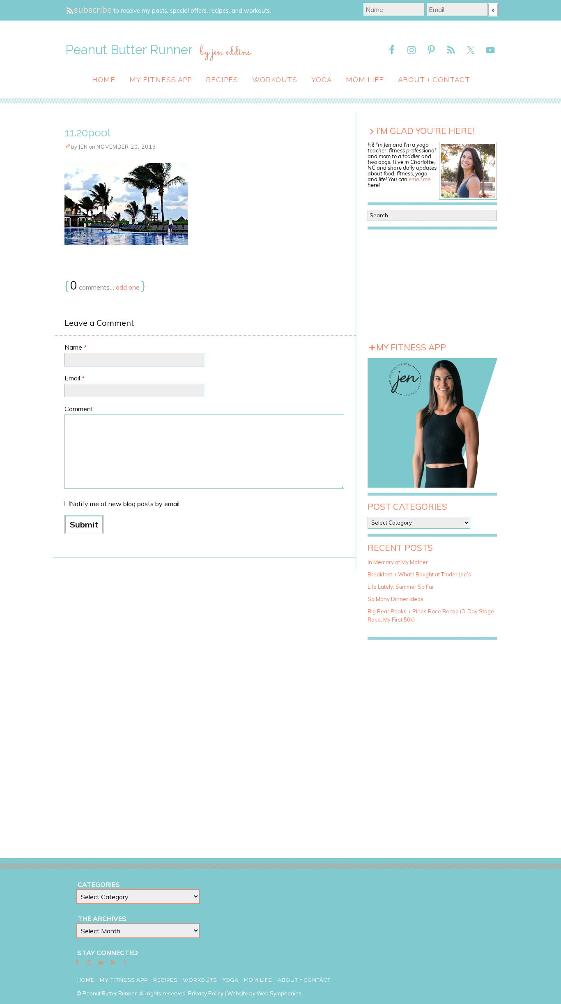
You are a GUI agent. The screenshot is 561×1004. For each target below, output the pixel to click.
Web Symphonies (279, 993)
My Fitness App (160, 80)
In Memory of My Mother (398, 562)
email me (419, 179)
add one (128, 287)
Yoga (321, 80)
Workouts (274, 80)
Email (74, 378)
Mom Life (365, 80)
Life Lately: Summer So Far (401, 586)
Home (103, 80)
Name (75, 347)
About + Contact (434, 80)
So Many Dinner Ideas (395, 599)
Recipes (222, 80)
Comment (78, 409)
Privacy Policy (205, 993)
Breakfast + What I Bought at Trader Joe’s (419, 574)
